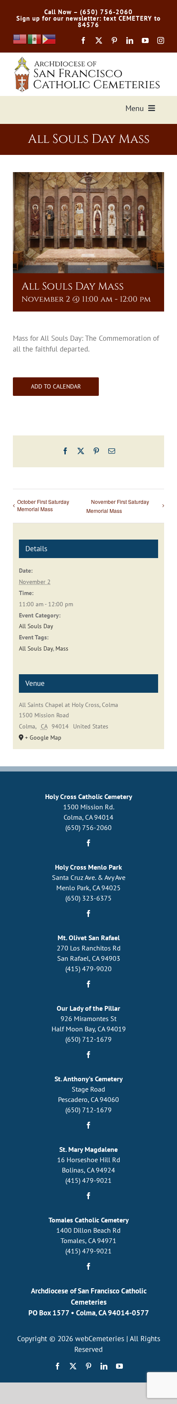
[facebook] (83, 40)
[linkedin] (129, 40)
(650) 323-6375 (88, 898)
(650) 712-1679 (88, 1039)
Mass (61, 648)
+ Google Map (43, 737)
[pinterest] (114, 40)
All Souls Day (36, 626)
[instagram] (160, 40)
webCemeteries (99, 1338)
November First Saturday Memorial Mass (117, 506)
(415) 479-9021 (88, 1180)
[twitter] (98, 40)
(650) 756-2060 (88, 827)
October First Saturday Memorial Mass (43, 505)
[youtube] (145, 40)
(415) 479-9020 (88, 968)
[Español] (34, 39)
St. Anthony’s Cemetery (89, 1078)
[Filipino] (49, 39)
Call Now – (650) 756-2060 (88, 12)
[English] (20, 39)
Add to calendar (56, 386)
